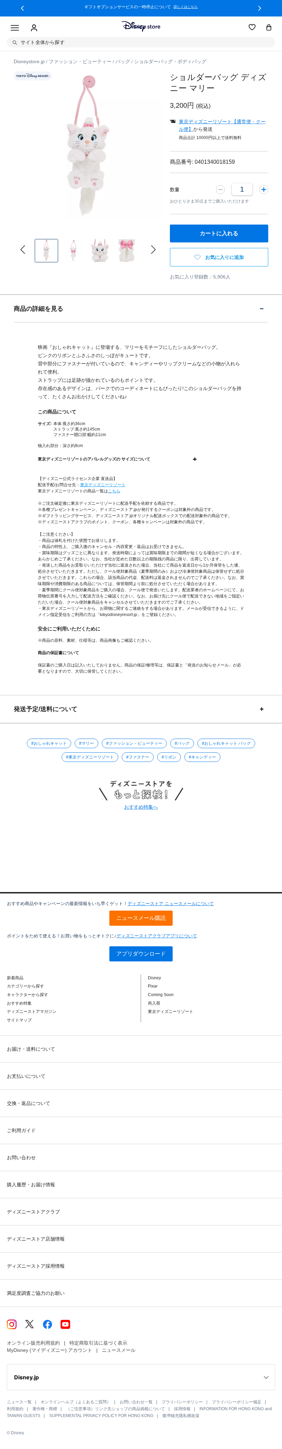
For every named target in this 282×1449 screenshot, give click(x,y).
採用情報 (182, 1408)
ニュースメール (118, 1350)
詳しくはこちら (186, 7)
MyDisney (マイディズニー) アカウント (49, 1350)
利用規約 (15, 1408)
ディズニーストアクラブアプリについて (157, 935)
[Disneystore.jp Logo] (141, 26)
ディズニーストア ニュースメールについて (171, 903)
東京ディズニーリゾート (103, 484)
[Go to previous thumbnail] (23, 249)
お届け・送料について (31, 1049)
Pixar (153, 986)
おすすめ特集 (19, 1003)
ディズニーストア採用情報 (36, 1266)
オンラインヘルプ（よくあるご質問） (76, 1402)
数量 (175, 189)
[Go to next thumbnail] (153, 249)
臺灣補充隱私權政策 (180, 1415)
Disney (154, 977)
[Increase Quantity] (263, 189)
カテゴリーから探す (25, 986)
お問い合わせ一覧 (136, 1402)
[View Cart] (269, 28)
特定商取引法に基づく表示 (98, 1343)
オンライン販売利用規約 (33, 1343)
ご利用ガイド (21, 1130)
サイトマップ (19, 1020)
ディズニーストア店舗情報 (36, 1239)
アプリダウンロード (141, 954)
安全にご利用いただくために (69, 628)
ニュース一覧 (19, 1402)
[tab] (141, 308)
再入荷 (154, 1003)
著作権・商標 (44, 1408)
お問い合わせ (21, 1157)
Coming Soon (161, 994)
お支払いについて (26, 1076)
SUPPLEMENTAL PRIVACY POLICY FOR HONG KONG (101, 1415)
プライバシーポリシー (182, 1402)
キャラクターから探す (27, 994)
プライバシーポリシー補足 (236, 1402)
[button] (22, 8)
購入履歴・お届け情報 (31, 1184)
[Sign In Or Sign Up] (34, 28)
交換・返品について (28, 1103)
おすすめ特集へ (141, 807)
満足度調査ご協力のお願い (36, 1293)
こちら (114, 491)
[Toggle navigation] (14, 28)
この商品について (57, 411)
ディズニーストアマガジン (31, 1011)
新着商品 (15, 977)
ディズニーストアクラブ (33, 1211)
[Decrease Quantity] (220, 189)
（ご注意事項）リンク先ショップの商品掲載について (115, 1408)
